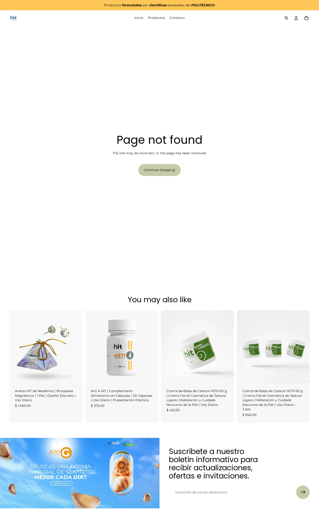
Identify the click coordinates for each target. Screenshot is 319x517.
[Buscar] (286, 18)
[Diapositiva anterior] (16, 347)
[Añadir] (75, 376)
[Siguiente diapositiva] (75, 347)
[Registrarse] (303, 492)
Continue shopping (159, 170)
